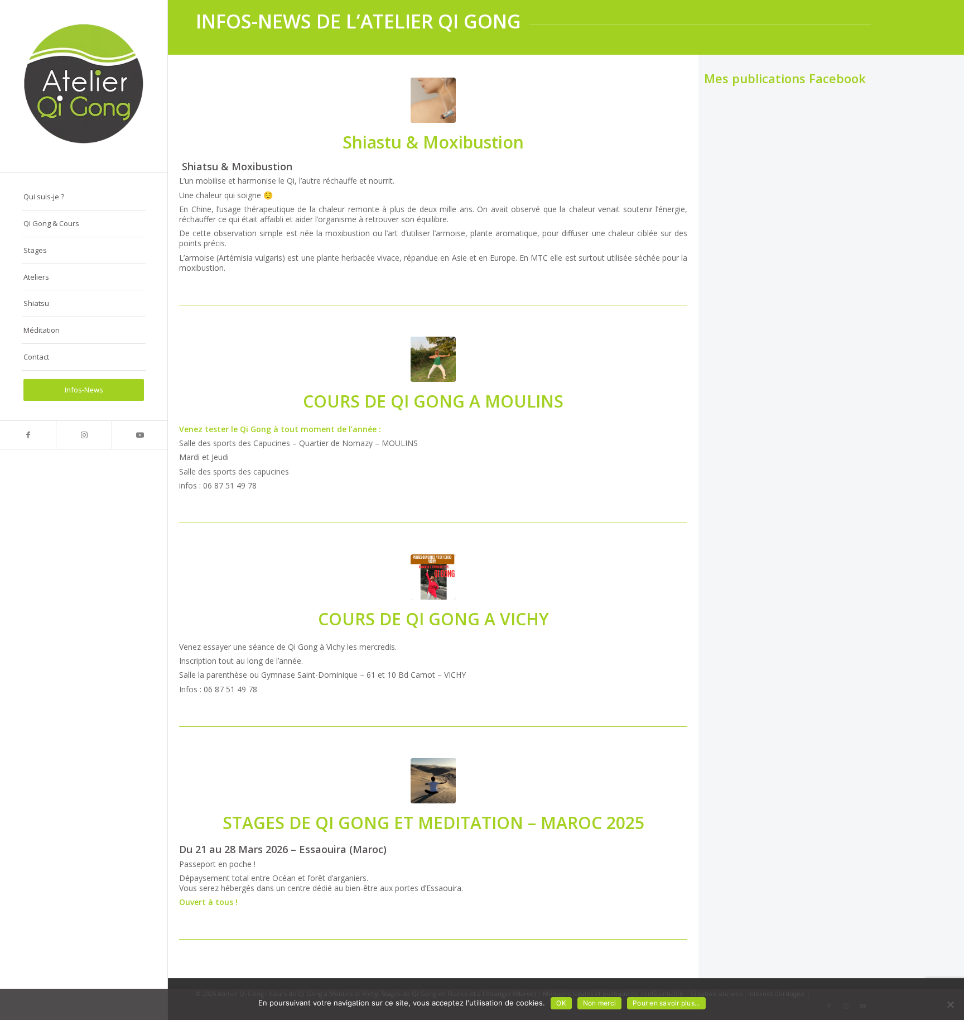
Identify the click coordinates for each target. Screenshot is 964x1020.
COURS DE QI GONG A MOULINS (433, 401)
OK (561, 1003)
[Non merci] (950, 1004)
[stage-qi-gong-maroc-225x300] (433, 780)
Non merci (599, 1003)
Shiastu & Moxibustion (433, 142)
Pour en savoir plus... (666, 1003)
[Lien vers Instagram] (84, 435)
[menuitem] (84, 197)
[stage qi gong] (433, 359)
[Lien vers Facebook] (28, 435)
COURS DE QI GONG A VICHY (433, 618)
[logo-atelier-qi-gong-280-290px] (83, 86)
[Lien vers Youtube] (139, 435)
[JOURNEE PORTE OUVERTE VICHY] (433, 577)
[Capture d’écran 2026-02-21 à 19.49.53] (433, 100)
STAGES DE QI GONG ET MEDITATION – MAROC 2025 (433, 822)
